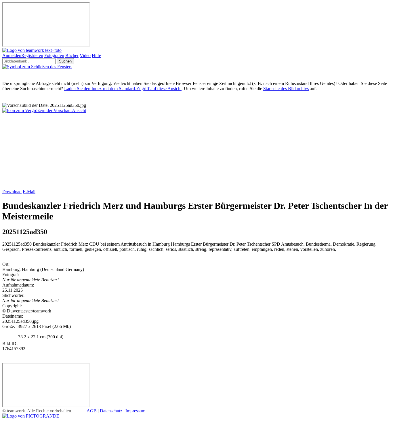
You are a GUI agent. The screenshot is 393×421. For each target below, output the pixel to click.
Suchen (65, 61)
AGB (92, 410)
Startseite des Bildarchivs (286, 88)
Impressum (135, 410)
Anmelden (11, 55)
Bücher (72, 55)
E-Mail (29, 191)
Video (85, 55)
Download (12, 191)
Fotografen (54, 55)
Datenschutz (111, 410)
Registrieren (32, 55)
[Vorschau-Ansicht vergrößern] (44, 110)
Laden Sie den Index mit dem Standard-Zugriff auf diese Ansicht (123, 88)
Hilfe (96, 55)
